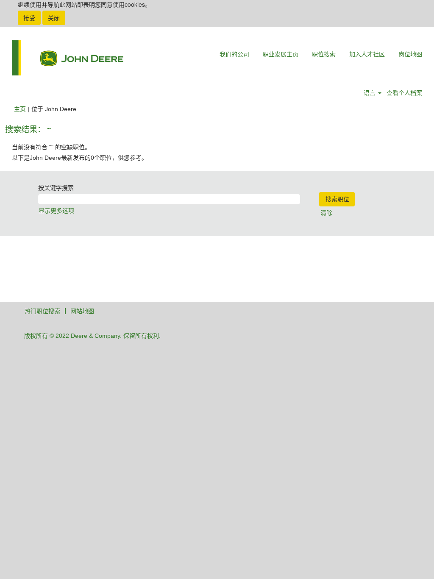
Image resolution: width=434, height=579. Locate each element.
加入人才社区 (367, 54)
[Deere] (67, 58)
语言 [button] (370, 92)
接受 (29, 18)
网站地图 (82, 311)
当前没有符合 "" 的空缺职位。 (51, 147)
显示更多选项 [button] (56, 210)
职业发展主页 (280, 54)
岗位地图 (410, 54)
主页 (20, 109)
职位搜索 (324, 54)
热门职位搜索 (42, 311)
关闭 (54, 18)
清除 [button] (326, 212)
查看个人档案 (404, 92)
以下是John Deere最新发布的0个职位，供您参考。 (79, 157)
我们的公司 (234, 54)
